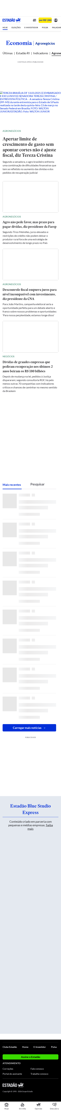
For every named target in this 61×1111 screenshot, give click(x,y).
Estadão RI (23, 53)
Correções (8, 1068)
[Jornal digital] (34, 20)
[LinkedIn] (56, 1085)
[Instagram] (51, 1085)
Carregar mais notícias (27, 727)
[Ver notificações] (55, 20)
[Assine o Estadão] (45, 20)
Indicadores (40, 53)
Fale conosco (37, 1068)
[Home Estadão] (11, 20)
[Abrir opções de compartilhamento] (55, 131)
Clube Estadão (10, 1047)
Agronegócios (12, 131)
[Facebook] (39, 1085)
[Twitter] (45, 1085)
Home (25, 1047)
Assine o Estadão (30, 1056)
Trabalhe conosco (39, 1073)
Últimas (8, 53)
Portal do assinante (12, 1073)
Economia (19, 43)
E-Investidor (40, 1047)
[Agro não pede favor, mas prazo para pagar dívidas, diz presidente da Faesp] (30, 197)
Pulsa (54, 1047)
